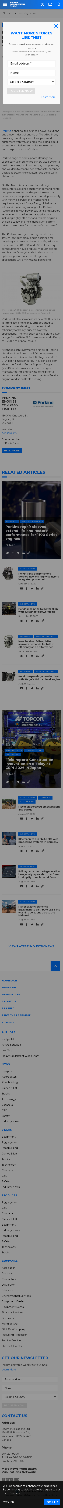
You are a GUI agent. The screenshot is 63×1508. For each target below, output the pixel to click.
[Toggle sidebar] (5, 4)
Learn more (48, 97)
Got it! (52, 1502)
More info (9, 1501)
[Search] (58, 4)
